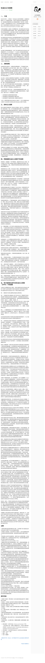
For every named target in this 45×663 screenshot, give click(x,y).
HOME (2, 2)
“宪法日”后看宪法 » (25, 643)
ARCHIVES (7, 2)
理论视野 (10, 10)
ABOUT (11, 2)
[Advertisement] (15, 649)
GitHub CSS (21, 657)
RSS (37, 19)
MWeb (14, 657)
